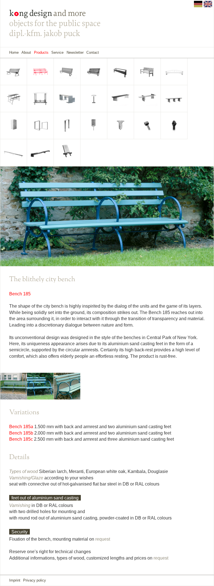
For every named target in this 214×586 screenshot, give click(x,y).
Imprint (14, 580)
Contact (92, 52)
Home (14, 52)
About (26, 52)
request (102, 539)
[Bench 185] (13, 385)
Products (41, 52)
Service (57, 52)
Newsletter (75, 52)
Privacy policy (34, 580)
